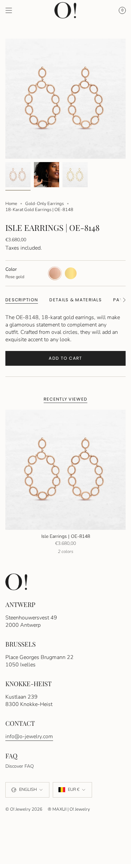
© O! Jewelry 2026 (23, 809)
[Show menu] (8, 10)
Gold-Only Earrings (44, 204)
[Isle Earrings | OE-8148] (65, 470)
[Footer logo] (16, 581)
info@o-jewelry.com (29, 736)
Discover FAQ (19, 766)
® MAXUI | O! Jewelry (69, 809)
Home (11, 204)
